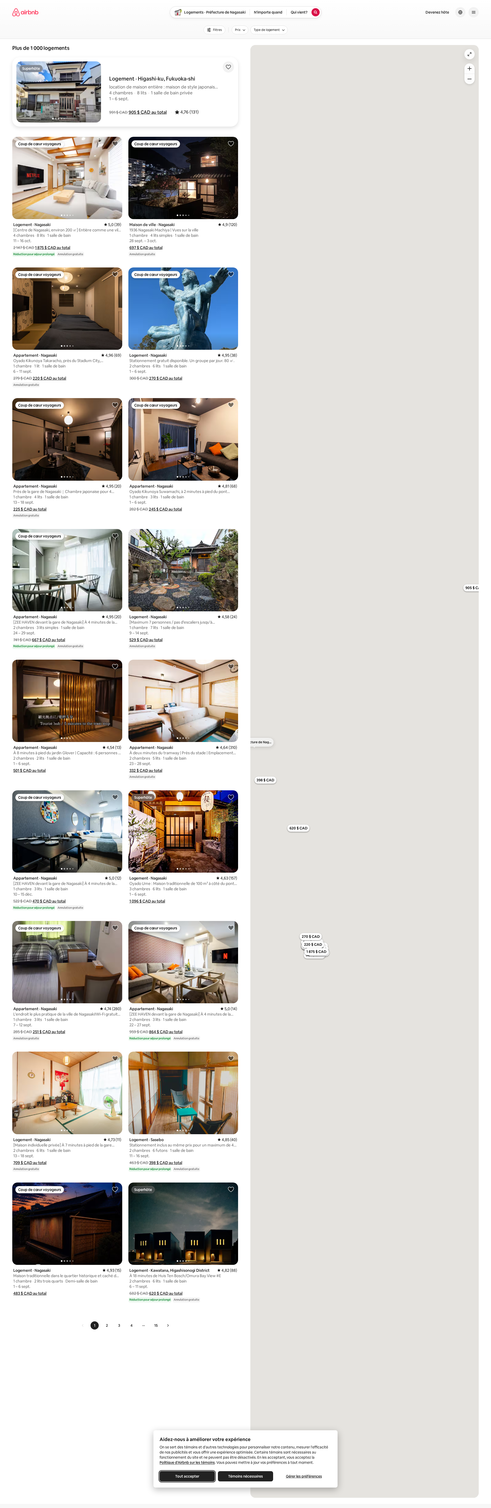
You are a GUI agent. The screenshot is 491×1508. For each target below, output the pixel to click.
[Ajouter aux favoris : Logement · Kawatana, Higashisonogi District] (231, 1189)
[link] (82, 1325)
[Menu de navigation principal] (473, 12)
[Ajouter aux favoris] (228, 67)
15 (156, 1325)
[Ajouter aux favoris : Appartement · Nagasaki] (115, 274)
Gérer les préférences (304, 1476)
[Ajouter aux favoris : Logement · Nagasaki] (115, 143)
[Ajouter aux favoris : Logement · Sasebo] (231, 1058)
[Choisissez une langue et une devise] (460, 12)
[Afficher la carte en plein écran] (469, 54)
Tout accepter (187, 1476)
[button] (148, 112)
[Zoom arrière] (469, 68)
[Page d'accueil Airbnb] (25, 12)
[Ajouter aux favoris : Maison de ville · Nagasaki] (231, 143)
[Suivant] (167, 1325)
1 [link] (94, 1325)
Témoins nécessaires (245, 1476)
